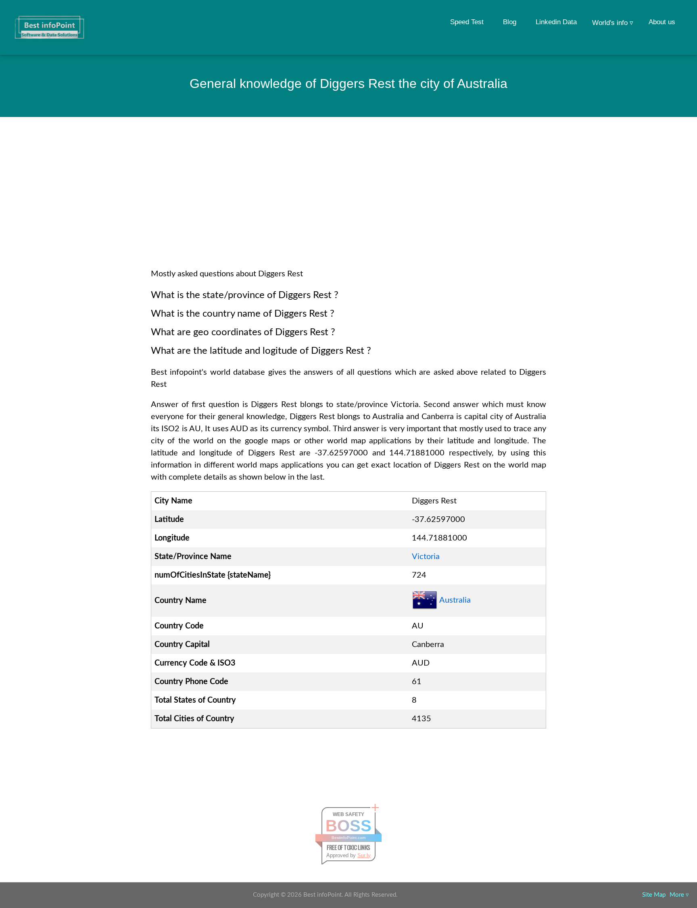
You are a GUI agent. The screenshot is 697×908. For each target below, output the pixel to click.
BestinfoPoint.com (348, 837)
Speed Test (467, 22)
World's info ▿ (612, 23)
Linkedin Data (556, 22)
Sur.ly (364, 855)
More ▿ (679, 895)
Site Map (654, 895)
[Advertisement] (348, 203)
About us (662, 22)
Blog (509, 22)
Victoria (426, 557)
